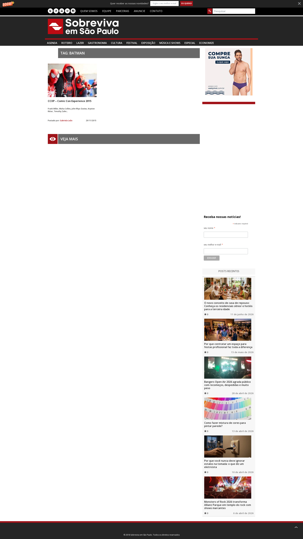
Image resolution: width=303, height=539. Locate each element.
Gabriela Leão (66, 120)
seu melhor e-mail (213, 245)
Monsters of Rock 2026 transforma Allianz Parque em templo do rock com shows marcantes (227, 505)
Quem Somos (89, 11)
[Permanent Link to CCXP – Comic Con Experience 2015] (72, 80)
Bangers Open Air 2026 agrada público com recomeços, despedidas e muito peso (227, 385)
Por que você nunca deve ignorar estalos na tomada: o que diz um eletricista (224, 464)
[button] (151, 3)
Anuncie (139, 11)
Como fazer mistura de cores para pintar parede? (225, 424)
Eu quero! (186, 3)
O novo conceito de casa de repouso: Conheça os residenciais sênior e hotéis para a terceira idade (228, 306)
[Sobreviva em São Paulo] (83, 26)
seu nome (209, 228)
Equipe (106, 11)
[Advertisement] (197, 29)
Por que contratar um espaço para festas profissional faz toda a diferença (228, 345)
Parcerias (122, 11)
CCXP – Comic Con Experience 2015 (69, 101)
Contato (156, 11)
